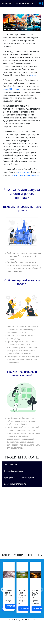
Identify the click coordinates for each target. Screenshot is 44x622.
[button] (40, 3)
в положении (24, 172)
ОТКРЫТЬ (11, 606)
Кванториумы (27, 477)
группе (33, 75)
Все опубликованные (13, 471)
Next (39, 588)
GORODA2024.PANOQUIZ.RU (18, 3)
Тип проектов (10, 465)
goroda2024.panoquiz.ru (13, 89)
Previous (2, 588)
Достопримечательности (15, 484)
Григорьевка (9, 477)
